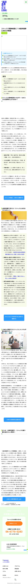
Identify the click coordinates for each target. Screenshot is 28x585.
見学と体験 (5, 568)
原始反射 (17, 568)
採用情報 (4, 575)
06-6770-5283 (14, 531)
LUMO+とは (5, 566)
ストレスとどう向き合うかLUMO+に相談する (14, 317)
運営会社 (16, 575)
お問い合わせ (18, 571)
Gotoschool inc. (11, 583)
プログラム (17, 566)
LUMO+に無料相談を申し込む (14, 499)
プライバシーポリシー (7, 577)
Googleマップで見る (11, 549)
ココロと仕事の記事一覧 (11, 503)
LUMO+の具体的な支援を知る (14, 419)
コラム (4, 571)
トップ (2, 503)
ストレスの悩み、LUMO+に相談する (14, 197)
